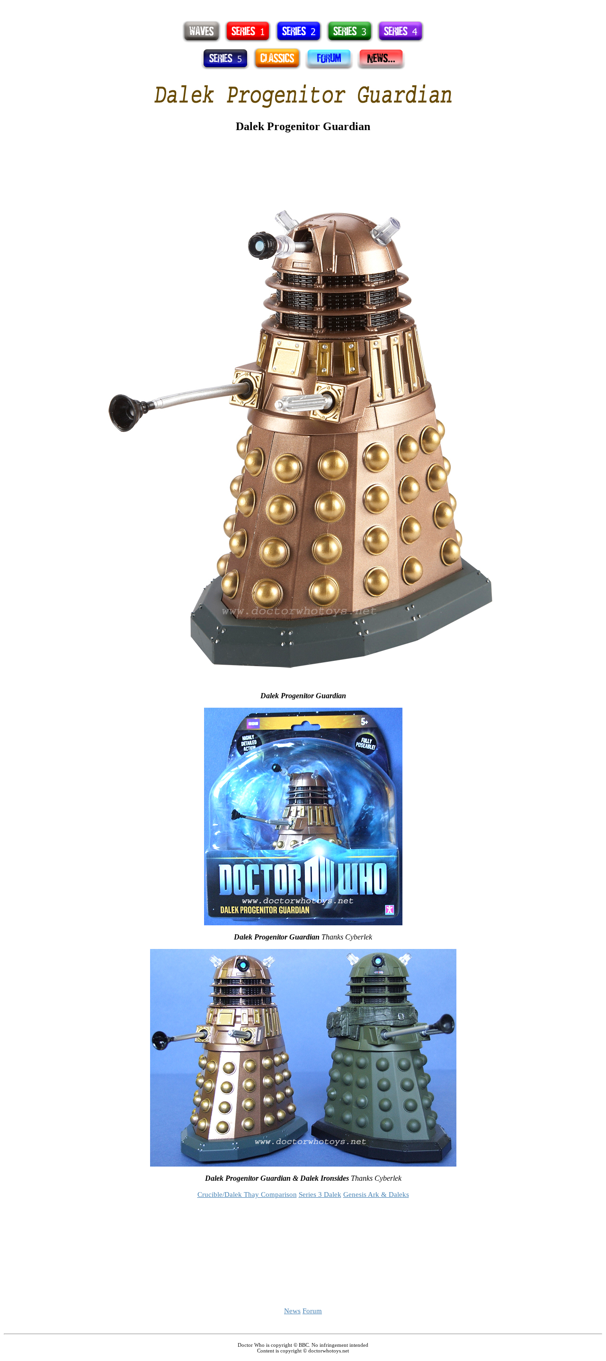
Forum (312, 1311)
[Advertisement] (303, 7)
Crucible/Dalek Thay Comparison (247, 1194)
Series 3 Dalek (320, 1194)
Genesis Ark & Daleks (376, 1194)
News (292, 1311)
